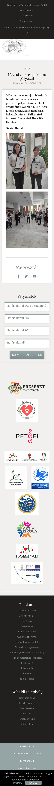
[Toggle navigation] (27, 57)
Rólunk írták (27, 668)
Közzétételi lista (27, 768)
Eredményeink (27, 719)
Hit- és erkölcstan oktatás (27, 642)
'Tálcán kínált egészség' (27, 647)
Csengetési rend (27, 610)
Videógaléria (27, 724)
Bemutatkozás (27, 698)
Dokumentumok (27, 631)
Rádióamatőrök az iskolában (27, 657)
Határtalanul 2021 (19, 330)
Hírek (27, 69)
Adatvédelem (27, 746)
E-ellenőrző (27, 663)
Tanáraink (27, 621)
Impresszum (27, 761)
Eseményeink (27, 708)
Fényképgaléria (27, 703)
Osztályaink (27, 626)
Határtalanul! (16, 342)
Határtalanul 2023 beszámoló (26, 305)
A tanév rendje (27, 616)
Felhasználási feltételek (27, 753)
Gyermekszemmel (27, 637)
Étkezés (27, 673)
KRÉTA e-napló (27, 10)
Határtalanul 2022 (19, 318)
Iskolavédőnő (27, 678)
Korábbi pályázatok (27, 354)
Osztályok (27, 713)
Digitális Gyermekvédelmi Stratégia (27, 652)
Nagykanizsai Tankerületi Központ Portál (27, 5)
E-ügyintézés (27, 15)
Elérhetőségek (27, 21)
